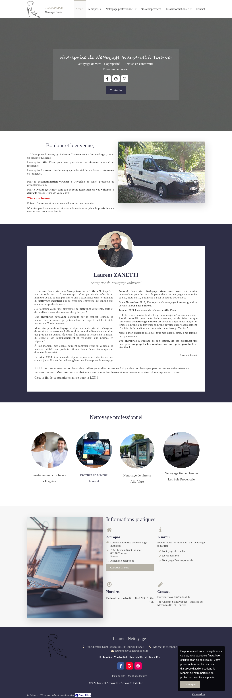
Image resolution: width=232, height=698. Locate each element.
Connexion (198, 694)
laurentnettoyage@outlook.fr (131, 650)
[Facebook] (107, 78)
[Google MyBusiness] (116, 78)
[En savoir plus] (49, 450)
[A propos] (116, 249)
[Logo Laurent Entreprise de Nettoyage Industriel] (33, 16)
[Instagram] (124, 78)
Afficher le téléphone (122, 560)
